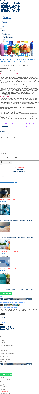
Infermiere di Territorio (3, 350)
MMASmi (3, 342)
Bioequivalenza (2, 182)
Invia (1, 164)
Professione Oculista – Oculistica (5, 359)
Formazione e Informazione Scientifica (9, 61)
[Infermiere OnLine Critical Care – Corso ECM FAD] (18, 364)
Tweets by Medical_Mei (3, 325)
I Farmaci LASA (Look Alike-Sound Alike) (19, 171)
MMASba (3, 343)
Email (3, 139)
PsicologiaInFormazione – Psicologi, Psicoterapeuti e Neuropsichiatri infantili (11, 348)
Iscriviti (2, 314)
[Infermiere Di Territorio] (5, 364)
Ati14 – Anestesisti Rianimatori (5, 354)
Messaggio (2, 151)
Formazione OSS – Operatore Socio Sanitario (7, 347)
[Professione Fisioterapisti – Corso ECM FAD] (14, 364)
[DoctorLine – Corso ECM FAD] (11, 364)
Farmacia (16, 182)
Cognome (3, 137)
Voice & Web (4, 341)
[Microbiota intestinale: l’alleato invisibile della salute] (19, 262)
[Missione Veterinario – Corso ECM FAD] (27, 364)
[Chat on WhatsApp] (6, 294)
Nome (3, 135)
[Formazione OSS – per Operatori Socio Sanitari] (2, 364)
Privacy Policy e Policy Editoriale (7, 371)
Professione (4, 153)
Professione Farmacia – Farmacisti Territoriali (7, 353)
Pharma (17, 61)
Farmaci (6, 182)
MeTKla (3, 340)
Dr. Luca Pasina (16, 129)
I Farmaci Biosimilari (19, 169)
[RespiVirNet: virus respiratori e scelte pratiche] (19, 193)
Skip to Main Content (3, 0)
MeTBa (3, 339)
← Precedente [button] (2, 131)
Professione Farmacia (21, 61)
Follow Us (2, 317)
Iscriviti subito (5, 126)
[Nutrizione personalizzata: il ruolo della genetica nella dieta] (19, 244)
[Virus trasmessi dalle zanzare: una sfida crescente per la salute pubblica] (19, 227)
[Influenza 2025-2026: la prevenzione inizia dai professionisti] (19, 210)
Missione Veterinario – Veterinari (5, 356)
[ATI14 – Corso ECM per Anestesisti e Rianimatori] (24, 364)
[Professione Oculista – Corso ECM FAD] (21, 364)
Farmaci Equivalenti (11, 182)
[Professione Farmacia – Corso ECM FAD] (30, 364)
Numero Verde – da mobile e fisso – (5, 379)
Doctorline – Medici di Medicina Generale (6, 351)
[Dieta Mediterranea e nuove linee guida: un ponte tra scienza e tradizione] (19, 279)
